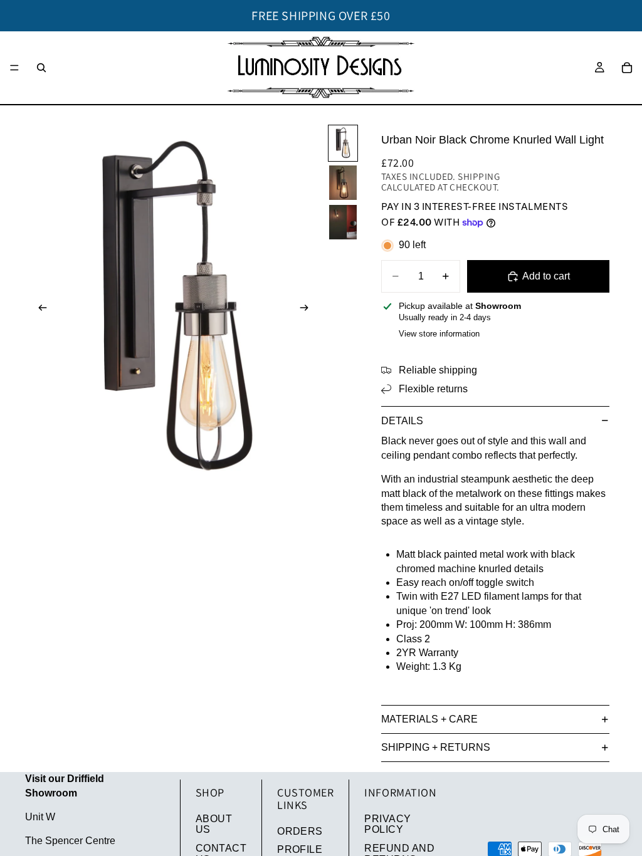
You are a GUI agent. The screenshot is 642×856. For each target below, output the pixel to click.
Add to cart (546, 276)
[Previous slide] (39, 309)
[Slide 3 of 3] (343, 222)
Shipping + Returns (435, 747)
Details (402, 420)
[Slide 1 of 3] (343, 143)
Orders (300, 831)
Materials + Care (429, 719)
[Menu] (14, 67)
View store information (439, 333)
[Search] (41, 67)
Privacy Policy (387, 824)
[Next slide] (308, 309)
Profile (299, 849)
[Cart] (627, 67)
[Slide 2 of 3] (343, 182)
